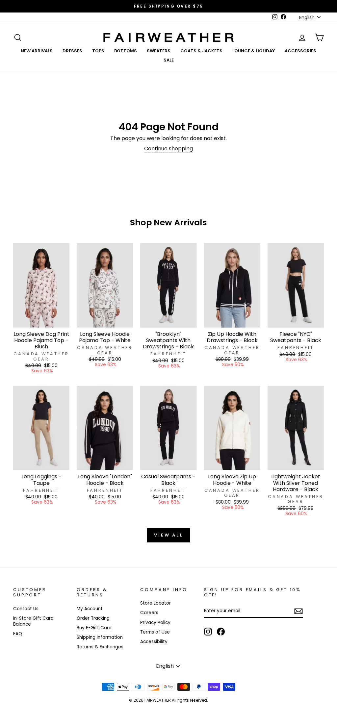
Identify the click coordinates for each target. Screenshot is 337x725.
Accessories (300, 51)
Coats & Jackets (201, 51)
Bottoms (125, 51)
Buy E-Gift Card (94, 628)
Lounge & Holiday (253, 51)
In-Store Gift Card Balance (33, 621)
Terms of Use (155, 632)
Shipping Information (100, 637)
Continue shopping (168, 148)
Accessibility (154, 641)
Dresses (72, 51)
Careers (149, 613)
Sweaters (158, 51)
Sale (169, 60)
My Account (90, 609)
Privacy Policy (155, 622)
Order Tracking (93, 618)
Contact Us (26, 609)
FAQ (17, 634)
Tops (98, 51)
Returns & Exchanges (100, 647)
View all (168, 535)
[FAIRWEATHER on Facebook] (221, 632)
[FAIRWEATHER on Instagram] (208, 632)
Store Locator (155, 603)
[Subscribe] (298, 611)
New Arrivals (37, 51)
